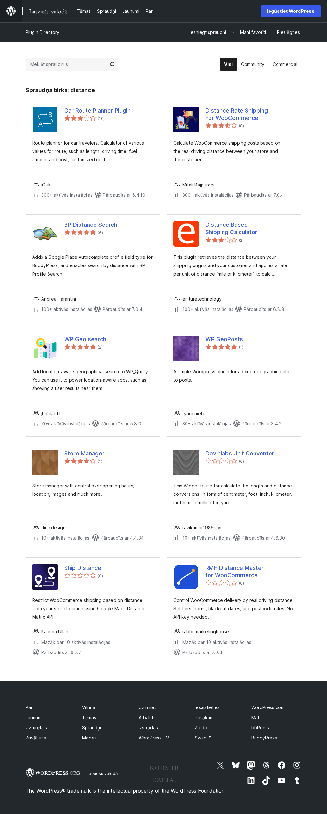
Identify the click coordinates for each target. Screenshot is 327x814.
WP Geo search (85, 339)
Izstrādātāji (150, 727)
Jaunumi (34, 717)
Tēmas (89, 717)
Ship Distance (82, 568)
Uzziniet (147, 707)
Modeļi (89, 737)
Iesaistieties (207, 707)
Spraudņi (91, 727)
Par (29, 707)
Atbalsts (147, 717)
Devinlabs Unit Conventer (239, 453)
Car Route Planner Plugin (97, 110)
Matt (256, 717)
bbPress (260, 727)
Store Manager (84, 453)
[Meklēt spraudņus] (112, 64)
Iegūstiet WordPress (291, 11)
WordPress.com (268, 707)
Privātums (36, 737)
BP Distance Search (90, 224)
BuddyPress (264, 737)
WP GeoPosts (224, 339)
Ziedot (202, 727)
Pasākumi (205, 717)
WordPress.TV (154, 737)
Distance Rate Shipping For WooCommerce (236, 114)
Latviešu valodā (102, 773)
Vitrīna (88, 707)
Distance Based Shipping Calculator (231, 228)
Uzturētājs (36, 727)
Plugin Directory (42, 32)
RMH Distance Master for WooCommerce (234, 572)
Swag (203, 737)
